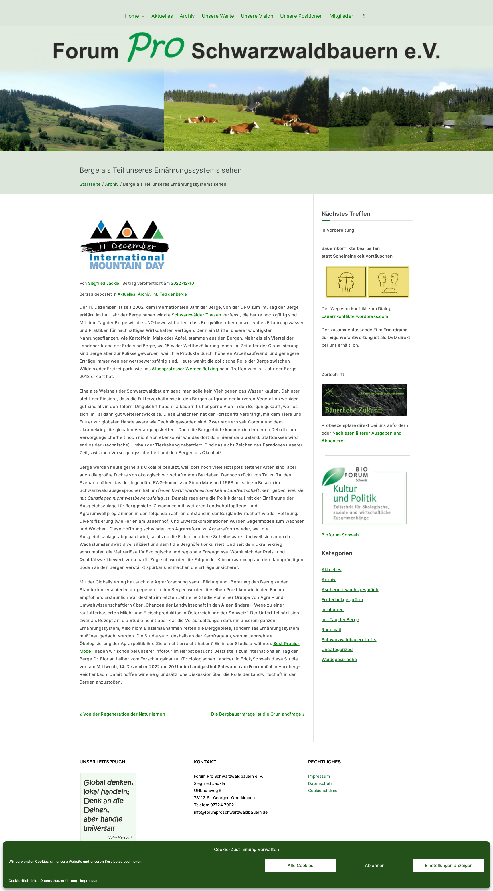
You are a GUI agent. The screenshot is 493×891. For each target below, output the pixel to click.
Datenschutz (320, 783)
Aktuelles (162, 16)
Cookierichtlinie (322, 790)
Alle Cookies (300, 865)
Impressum (89, 880)
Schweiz (350, 535)
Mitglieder (341, 16)
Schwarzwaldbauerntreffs (349, 639)
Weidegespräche (339, 659)
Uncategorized (337, 649)
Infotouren (333, 609)
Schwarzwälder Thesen (196, 315)
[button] (142, 15)
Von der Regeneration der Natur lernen (124, 714)
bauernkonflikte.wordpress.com (355, 316)
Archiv (187, 16)
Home (132, 16)
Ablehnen (375, 865)
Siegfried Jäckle (103, 283)
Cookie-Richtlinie (23, 880)
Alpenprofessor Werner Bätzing (185, 368)
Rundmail (331, 629)
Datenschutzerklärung (58, 880)
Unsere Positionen (301, 16)
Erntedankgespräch (342, 599)
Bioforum (331, 535)
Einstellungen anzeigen (449, 865)
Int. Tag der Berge (169, 294)
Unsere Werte (218, 16)
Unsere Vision (257, 16)
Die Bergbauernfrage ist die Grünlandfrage (256, 714)
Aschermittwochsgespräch (350, 589)
